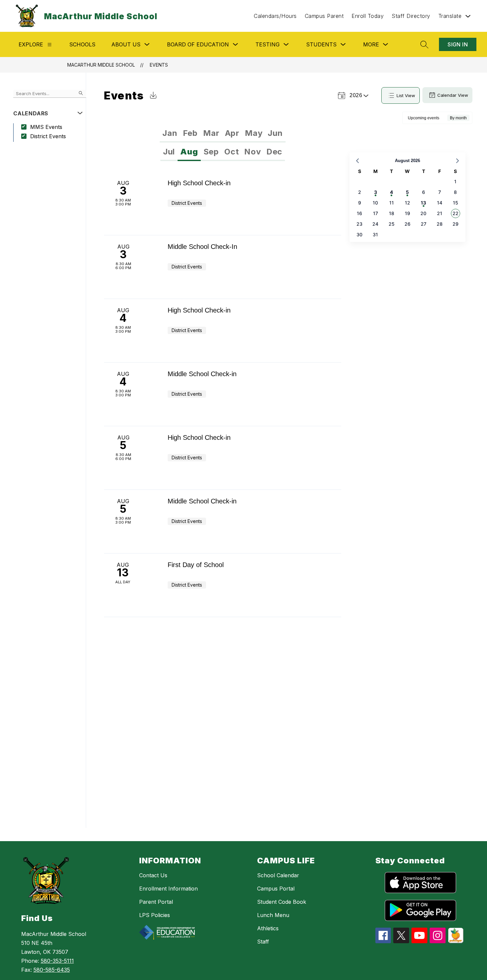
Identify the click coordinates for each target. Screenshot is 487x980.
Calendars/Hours (275, 16)
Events (159, 65)
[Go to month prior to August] (357, 161)
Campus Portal (276, 888)
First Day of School (196, 564)
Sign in (458, 44)
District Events (48, 136)
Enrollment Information (168, 888)
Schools (82, 44)
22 (456, 213)
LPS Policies (154, 915)
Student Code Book (281, 901)
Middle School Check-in (202, 374)
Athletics (268, 928)
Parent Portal (156, 901)
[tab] (170, 133)
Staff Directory (411, 16)
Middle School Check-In (202, 246)
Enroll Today (368, 16)
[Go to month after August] (457, 161)
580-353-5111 (57, 960)
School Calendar (278, 875)
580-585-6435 (51, 969)
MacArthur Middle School (101, 65)
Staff (263, 941)
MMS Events (46, 127)
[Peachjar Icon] (456, 941)
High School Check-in (199, 183)
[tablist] (222, 133)
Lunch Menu (273, 915)
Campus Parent (324, 16)
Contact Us (153, 875)
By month (458, 118)
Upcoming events (423, 118)
